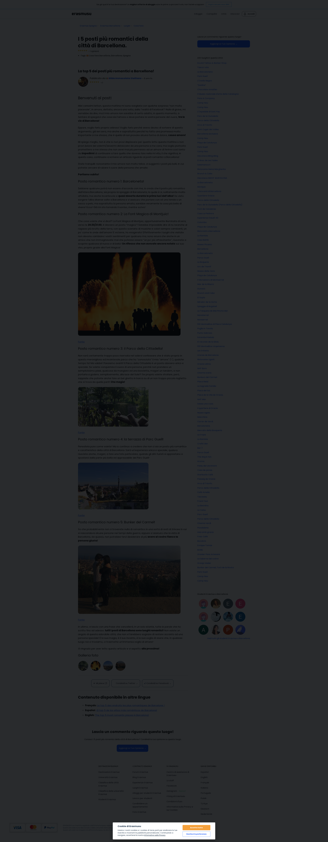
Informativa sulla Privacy (154, 835)
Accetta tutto (196, 828)
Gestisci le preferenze (196, 834)
